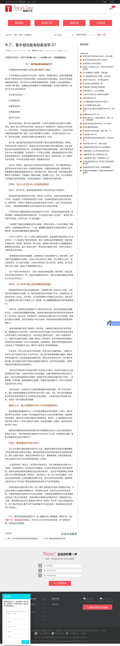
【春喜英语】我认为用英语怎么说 (95, 154)
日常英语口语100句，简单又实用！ (95, 143)
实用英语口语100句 (90, 134)
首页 (111, 9)
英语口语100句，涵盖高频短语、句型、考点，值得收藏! (98, 119)
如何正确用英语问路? (90, 127)
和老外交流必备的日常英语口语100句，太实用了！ (99, 110)
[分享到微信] (76, 534)
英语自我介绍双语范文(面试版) (94, 87)
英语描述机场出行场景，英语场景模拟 (97, 167)
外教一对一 (9, 520)
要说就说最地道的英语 (57, 538)
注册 (111, 2)
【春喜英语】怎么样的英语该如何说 (96, 151)
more (44, 599)
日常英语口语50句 (89, 98)
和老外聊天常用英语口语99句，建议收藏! (98, 56)
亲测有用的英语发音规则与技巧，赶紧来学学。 (98, 139)
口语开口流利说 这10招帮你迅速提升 (96, 94)
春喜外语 (35, 51)
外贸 (104, 35)
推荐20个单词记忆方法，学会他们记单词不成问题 (98, 68)
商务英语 (19, 23)
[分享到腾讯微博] (70, 534)
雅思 (99, 35)
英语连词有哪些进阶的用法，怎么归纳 (97, 123)
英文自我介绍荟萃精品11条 (92, 83)
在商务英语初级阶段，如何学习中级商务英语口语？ (98, 163)
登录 (105, 2)
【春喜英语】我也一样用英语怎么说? (96, 158)
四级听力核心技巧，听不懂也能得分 (96, 80)
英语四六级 (46, 23)
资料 (20, 35)
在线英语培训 (20, 520)
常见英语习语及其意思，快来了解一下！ (97, 131)
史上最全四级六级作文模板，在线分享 (97, 76)
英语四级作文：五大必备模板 (93, 91)
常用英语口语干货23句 (91, 114)
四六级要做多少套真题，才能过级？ (96, 73)
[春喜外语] (19, 8)
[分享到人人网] (73, 534)
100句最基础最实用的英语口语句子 (95, 102)
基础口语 (74, 23)
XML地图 (102, 630)
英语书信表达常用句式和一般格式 (95, 60)
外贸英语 (101, 23)
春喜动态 (55, 604)
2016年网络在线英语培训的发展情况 (24, 538)
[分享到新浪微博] (68, 534)
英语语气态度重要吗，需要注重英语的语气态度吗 (98, 172)
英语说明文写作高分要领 (92, 63)
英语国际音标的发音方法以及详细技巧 (97, 147)
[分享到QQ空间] (65, 534)
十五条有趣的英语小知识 (92, 105)
